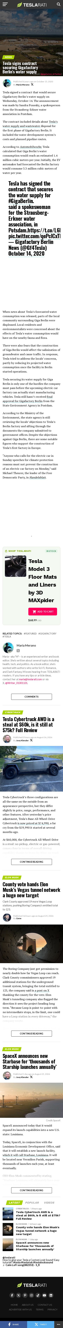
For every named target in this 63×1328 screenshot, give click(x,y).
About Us (28, 1305)
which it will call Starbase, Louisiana (25, 1155)
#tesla (17, 1262)
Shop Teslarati (19, 551)
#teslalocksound (43, 1262)
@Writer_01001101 (16, 682)
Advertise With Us (20, 1309)
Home (14, 1305)
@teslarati (9, 1257)
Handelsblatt (37, 477)
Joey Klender (22, 740)
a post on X (41, 990)
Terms (40, 1309)
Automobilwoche (30, 147)
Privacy (53, 1309)
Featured (31, 634)
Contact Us (45, 1305)
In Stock (51, 551)
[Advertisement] (31, 286)
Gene (18, 918)
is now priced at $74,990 (33, 823)
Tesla (7, 637)
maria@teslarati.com (30, 679)
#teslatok (27, 1262)
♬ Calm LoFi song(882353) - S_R (21, 1265)
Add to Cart (45, 611)
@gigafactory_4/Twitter (51, 74)
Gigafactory (48, 634)
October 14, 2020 (26, 253)
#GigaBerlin (20, 201)
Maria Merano (23, 84)
